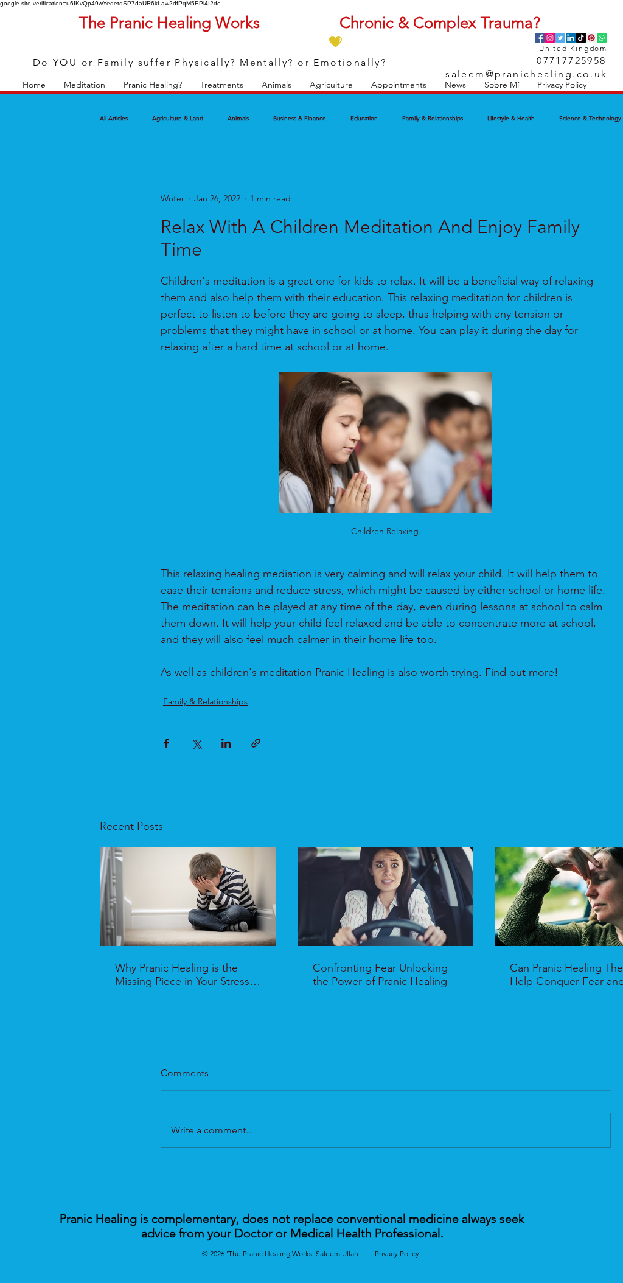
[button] (84, 85)
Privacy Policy (397, 1253)
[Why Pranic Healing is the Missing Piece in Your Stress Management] (188, 896)
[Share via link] (256, 743)
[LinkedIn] (571, 38)
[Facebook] (540, 38)
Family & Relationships (432, 118)
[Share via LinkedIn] (226, 743)
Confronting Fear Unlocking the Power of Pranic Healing (380, 974)
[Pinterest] (591, 38)
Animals (238, 118)
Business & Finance (299, 118)
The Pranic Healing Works (169, 22)
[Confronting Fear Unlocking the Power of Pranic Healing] (386, 896)
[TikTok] (581, 38)
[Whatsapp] (602, 38)
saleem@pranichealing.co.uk (526, 74)
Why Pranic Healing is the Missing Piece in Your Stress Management (182, 974)
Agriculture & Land (177, 118)
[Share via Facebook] (166, 743)
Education (364, 118)
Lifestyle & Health (511, 118)
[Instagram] (550, 38)
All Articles (114, 118)
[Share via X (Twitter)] (196, 743)
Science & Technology (590, 118)
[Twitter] (560, 38)
